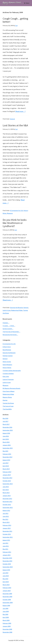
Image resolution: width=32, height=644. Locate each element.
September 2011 (8, 537)
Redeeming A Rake (16, 310)
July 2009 (5, 608)
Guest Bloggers (7, 364)
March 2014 (6, 469)
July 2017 (5, 421)
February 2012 (7, 525)
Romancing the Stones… (10, 334)
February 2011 (7, 552)
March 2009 (6, 620)
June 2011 (6, 546)
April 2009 (6, 617)
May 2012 (5, 519)
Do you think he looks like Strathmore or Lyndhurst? (14, 223)
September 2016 (8, 430)
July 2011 (5, 543)
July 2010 (5, 573)
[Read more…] (20, 111)
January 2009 (7, 626)
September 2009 (8, 602)
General (12, 119)
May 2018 (5, 418)
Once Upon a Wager (8, 391)
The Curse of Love (8, 406)
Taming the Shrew (8, 403)
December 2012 (7, 498)
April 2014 (6, 466)
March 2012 (6, 522)
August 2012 (6, 510)
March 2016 (6, 442)
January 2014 (7, 475)
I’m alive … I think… (9, 326)
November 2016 (7, 427)
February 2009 (7, 623)
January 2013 (7, 495)
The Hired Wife (7, 409)
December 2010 (7, 558)
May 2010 (5, 579)
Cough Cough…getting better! (15, 20)
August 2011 (6, 540)
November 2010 (7, 561)
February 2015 (7, 454)
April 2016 (6, 439)
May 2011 (5, 549)
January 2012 (7, 528)
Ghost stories (7, 361)
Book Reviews (7, 350)
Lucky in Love (7, 310)
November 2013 (7, 478)
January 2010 (7, 591)
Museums (10, 213)
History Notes (7, 367)
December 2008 (7, 629)
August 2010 (6, 570)
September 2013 (8, 484)
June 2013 (6, 487)
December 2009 (7, 593)
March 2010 (6, 585)
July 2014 (5, 463)
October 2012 (7, 504)
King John (6, 376)
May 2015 (5, 451)
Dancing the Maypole (16, 307)
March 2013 (6, 493)
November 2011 (7, 531)
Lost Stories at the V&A (15, 125)
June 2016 (6, 436)
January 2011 (7, 555)
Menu (27, 3)
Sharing (5, 400)
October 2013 (7, 481)
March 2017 (6, 424)
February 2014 (7, 472)
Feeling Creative (8, 356)
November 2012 (7, 501)
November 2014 (7, 457)
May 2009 (5, 614)
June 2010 (6, 576)
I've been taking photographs (12, 370)
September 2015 (8, 448)
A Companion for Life (16, 210)
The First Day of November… (11, 332)
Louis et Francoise (8, 379)
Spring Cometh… (8, 329)
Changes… (6, 323)
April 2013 (6, 490)
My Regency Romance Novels (11, 388)
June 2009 (6, 611)
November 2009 (7, 596)
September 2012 (8, 507)
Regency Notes (7, 397)
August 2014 (6, 460)
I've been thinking (8, 373)
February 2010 (7, 588)
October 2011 (7, 534)
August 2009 (6, 605)
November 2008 (7, 632)
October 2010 (7, 564)
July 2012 (5, 513)
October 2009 (7, 599)
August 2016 (6, 433)
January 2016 (7, 445)
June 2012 (6, 516)
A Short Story (7, 347)
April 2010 (6, 582)
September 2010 (8, 567)
